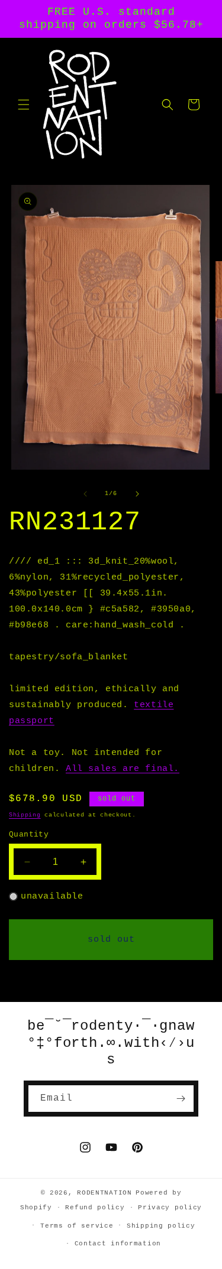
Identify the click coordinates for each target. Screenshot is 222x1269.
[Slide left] (85, 494)
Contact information (118, 1243)
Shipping (25, 815)
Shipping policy (161, 1225)
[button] (24, 105)
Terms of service (76, 1225)
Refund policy (94, 1207)
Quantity (29, 834)
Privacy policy (170, 1207)
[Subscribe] (181, 1099)
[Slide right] (137, 494)
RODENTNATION (104, 1192)
